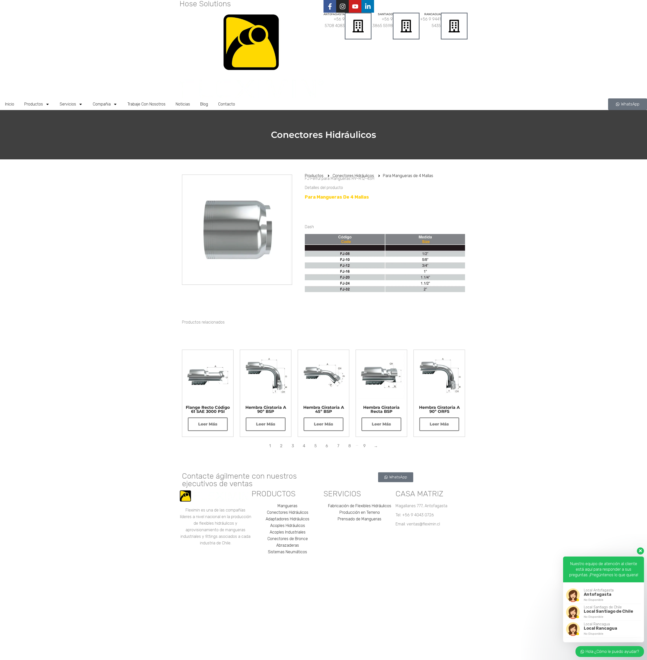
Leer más (207, 424)
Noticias (183, 104)
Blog (204, 104)
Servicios (68, 104)
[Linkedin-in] (367, 6)
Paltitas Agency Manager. (391, 654)
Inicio (9, 104)
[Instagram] (342, 6)
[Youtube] (355, 6)
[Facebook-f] (330, 6)
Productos (33, 104)
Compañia (102, 104)
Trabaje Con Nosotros (146, 104)
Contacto (226, 104)
